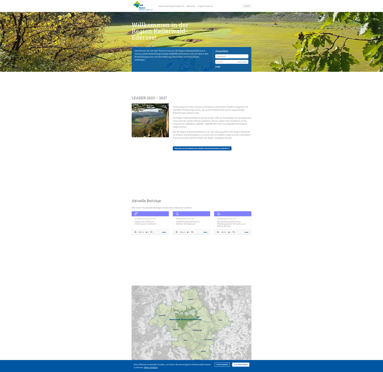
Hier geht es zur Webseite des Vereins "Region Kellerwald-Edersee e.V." (202, 148)
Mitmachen (191, 6)
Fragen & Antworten (205, 6)
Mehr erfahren (151, 367)
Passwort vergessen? (242, 62)
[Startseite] (143, 6)
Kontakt (246, 6)
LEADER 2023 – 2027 (149, 97)
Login (217, 67)
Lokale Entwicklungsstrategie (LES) (171, 6)
